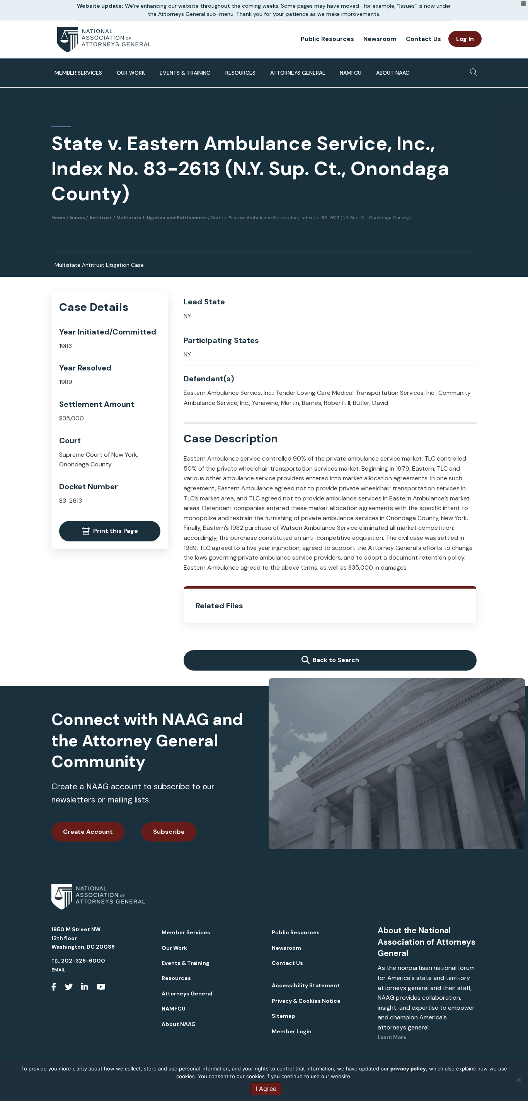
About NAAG (393, 72)
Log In (465, 39)
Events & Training (185, 72)
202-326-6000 (83, 960)
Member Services (78, 72)
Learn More (392, 1037)
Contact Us (423, 39)
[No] (518, 1080)
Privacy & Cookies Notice (306, 1000)
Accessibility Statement (306, 985)
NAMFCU (350, 72)
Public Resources (327, 39)
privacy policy (408, 1068)
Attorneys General (297, 72)
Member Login (292, 1031)
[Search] (472, 70)
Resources (240, 72)
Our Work (131, 72)
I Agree (265, 1088)
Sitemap (283, 1015)
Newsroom (380, 39)
